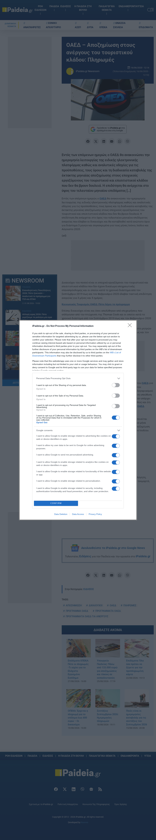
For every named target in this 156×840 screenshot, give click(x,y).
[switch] (116, 385)
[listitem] (78, 378)
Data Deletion (60, 514)
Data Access (78, 514)
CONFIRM (56, 503)
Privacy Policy (95, 514)
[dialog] (78, 420)
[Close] (131, 326)
